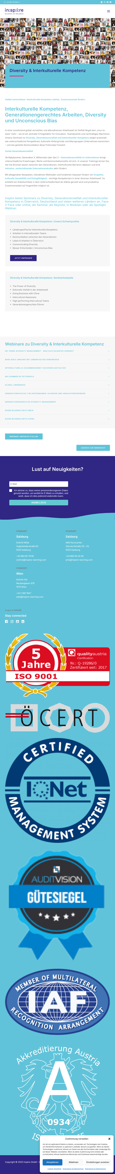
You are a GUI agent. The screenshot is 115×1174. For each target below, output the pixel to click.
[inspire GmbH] (14, 11)
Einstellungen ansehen (97, 1162)
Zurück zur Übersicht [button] (93, 448)
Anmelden (38, 502)
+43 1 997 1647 (23, 593)
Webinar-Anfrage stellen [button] (24, 436)
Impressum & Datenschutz (73, 1169)
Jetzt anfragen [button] (23, 258)
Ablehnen (73, 1162)
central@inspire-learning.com (31, 559)
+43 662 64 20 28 (74, 556)
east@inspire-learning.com (29, 596)
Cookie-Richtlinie (54, 1169)
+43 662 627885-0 (13, 2)
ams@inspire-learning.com (79, 559)
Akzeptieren (52, 1162)
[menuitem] (12, 2)
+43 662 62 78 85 (25, 556)
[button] (109, 1138)
